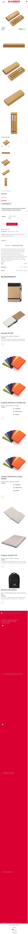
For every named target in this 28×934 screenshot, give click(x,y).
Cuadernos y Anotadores (14, 336)
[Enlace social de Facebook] (6, 241)
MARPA (5, 922)
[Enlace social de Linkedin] (11, 241)
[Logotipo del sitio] (14, 1)
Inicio (2, 190)
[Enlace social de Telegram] (13, 241)
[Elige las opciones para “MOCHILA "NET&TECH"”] (2, 602)
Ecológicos (8, 231)
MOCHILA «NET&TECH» (9, 590)
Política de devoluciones (8, 871)
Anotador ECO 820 (7, 333)
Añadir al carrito (12, 224)
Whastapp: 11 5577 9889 (8, 773)
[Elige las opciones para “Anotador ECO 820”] (2, 344)
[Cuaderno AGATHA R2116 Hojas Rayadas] (14, 436)
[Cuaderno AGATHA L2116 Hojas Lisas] (14, 362)
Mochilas (10, 593)
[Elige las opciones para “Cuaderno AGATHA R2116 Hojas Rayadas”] (2, 497)
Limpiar (9, 218)
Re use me (4, 197)
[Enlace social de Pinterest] (9, 241)
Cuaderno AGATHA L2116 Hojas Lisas (13, 402)
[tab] (8, 245)
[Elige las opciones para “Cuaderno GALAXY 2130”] (2, 566)
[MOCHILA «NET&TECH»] (14, 580)
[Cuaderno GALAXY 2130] (14, 515)
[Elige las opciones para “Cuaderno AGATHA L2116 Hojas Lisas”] (2, 418)
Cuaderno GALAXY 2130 (9, 555)
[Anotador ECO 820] (14, 292)
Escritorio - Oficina (7, 190)
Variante (3, 216)
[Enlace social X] (8, 241)
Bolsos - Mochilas (4, 593)
